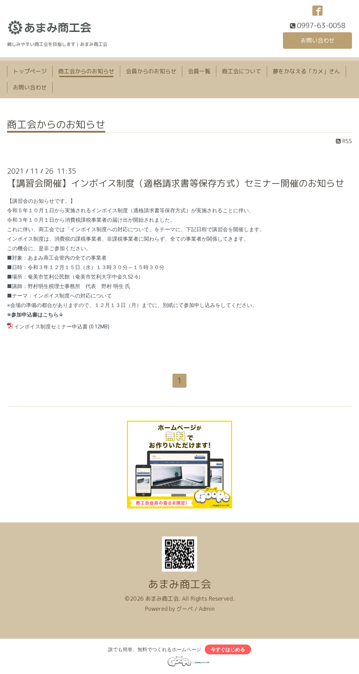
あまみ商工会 (179, 584)
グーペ (184, 609)
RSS (346, 141)
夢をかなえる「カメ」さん (306, 71)
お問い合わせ (317, 40)
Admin (207, 609)
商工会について (241, 71)
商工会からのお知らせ (86, 71)
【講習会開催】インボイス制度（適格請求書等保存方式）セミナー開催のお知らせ (175, 183)
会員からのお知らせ (151, 71)
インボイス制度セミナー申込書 (51, 326)
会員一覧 (199, 71)
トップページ (30, 71)
